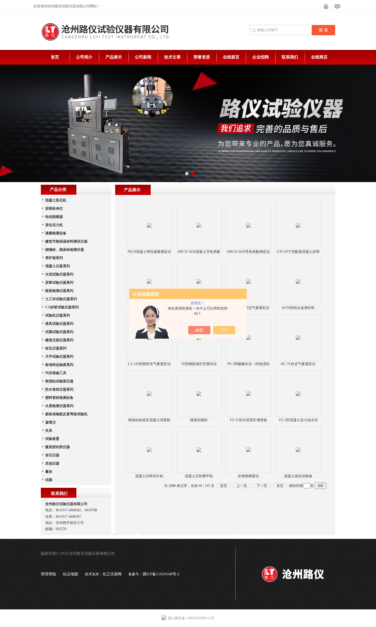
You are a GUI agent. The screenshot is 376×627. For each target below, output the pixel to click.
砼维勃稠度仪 (248, 476)
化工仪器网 (112, 574)
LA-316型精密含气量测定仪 (149, 364)
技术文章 (172, 57)
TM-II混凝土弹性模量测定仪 (149, 252)
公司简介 (84, 57)
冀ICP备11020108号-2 (160, 574)
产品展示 (113, 57)
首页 (55, 57)
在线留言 (231, 57)
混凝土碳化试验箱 (298, 476)
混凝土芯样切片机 (149, 476)
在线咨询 (336, 6)
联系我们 (290, 57)
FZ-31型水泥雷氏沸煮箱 (248, 420)
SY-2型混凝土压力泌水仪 (298, 420)
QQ (324, 6)
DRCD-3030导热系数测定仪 (248, 252)
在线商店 (319, 57)
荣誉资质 (202, 57)
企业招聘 (260, 57)
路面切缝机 (199, 420)
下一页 (261, 486)
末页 (279, 486)
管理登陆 (48, 574)
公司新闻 (143, 57)
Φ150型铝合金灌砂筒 (298, 308)
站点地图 (70, 574)
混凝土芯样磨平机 (199, 476)
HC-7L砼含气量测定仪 (298, 364)
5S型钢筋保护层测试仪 (199, 364)
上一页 (241, 486)
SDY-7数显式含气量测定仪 (248, 308)
